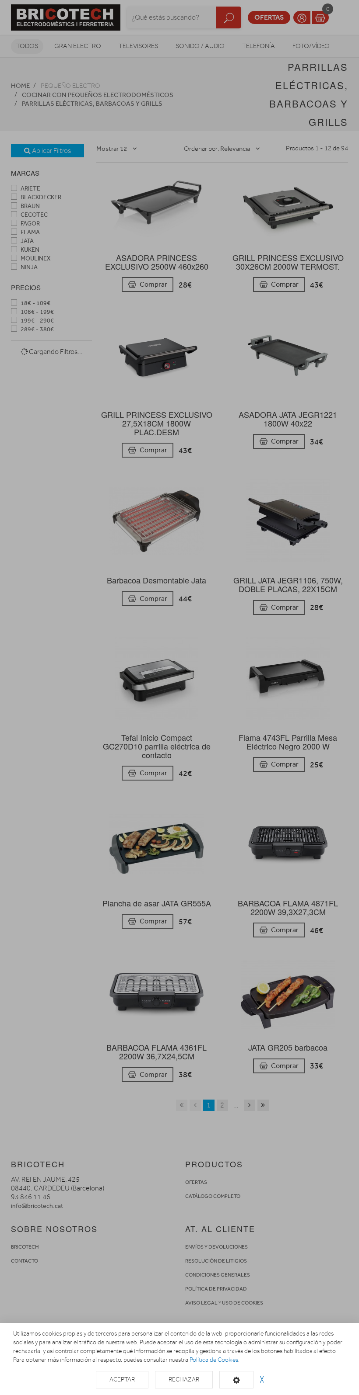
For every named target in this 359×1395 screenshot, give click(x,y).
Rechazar (184, 1379)
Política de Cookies (214, 1360)
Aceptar (122, 1379)
